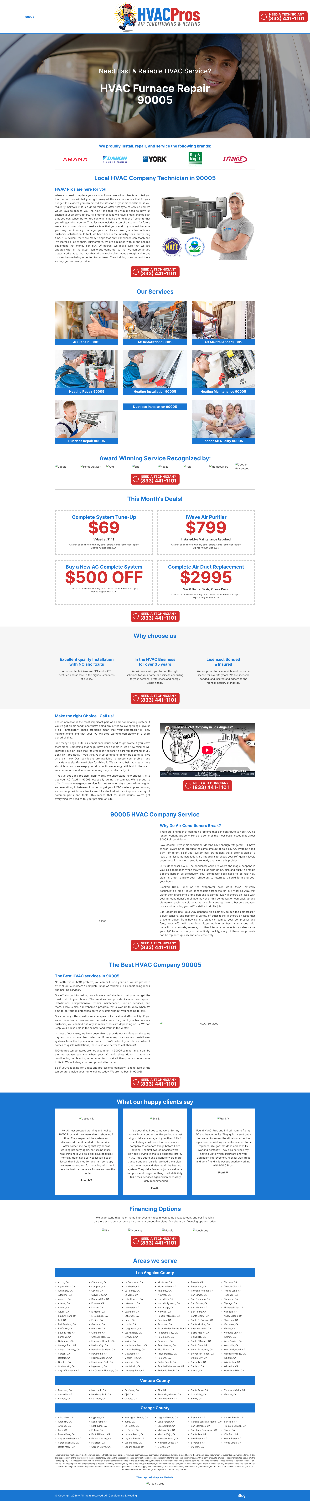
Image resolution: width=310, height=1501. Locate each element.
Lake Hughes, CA (133, 1299)
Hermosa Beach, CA (101, 1357)
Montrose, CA (165, 1282)
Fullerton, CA (98, 1442)
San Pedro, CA (198, 1311)
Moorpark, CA (98, 1390)
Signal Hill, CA (198, 1336)
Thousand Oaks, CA (234, 1390)
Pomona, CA (164, 1357)
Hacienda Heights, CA (102, 1341)
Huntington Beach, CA (136, 1417)
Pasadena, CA (165, 1341)
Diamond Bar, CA (100, 1299)
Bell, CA (62, 1320)
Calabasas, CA (65, 1341)
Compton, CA (98, 1286)
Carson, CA (64, 1353)
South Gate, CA (199, 1345)
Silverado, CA (198, 1442)
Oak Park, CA (98, 1398)
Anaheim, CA (65, 1421)
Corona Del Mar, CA (68, 1442)
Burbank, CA (64, 1336)
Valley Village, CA (233, 1315)
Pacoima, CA (164, 1320)
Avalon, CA (63, 1307)
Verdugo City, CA (233, 1332)
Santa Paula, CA (199, 1390)
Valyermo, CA (231, 1320)
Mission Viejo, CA (167, 1434)
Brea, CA (62, 1430)
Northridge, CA (166, 1307)
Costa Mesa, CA (66, 1446)
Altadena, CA (65, 1294)
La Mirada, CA (131, 1286)
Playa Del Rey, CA (167, 1353)
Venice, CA (229, 1328)
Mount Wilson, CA (167, 1286)
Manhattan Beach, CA (135, 1345)
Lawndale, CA (131, 1311)
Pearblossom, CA (167, 1345)
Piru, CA (162, 1390)
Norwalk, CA (164, 1311)
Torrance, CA (231, 1299)
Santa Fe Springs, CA (202, 1320)
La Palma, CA (131, 1430)
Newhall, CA (164, 1294)
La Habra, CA (131, 1425)
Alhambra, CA (65, 1290)
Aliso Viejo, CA (65, 1417)
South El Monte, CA (201, 1341)
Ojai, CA (128, 1394)
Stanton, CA (197, 1446)
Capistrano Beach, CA (69, 1438)
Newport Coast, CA (168, 1442)
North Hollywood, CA (169, 1303)
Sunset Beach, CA (233, 1417)
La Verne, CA (131, 1294)
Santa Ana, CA (198, 1434)
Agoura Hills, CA (66, 1286)
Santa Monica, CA (200, 1324)
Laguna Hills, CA (133, 1442)
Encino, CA (97, 1320)
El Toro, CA (97, 1430)
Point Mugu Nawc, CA (169, 1394)
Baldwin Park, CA (67, 1315)
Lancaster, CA (131, 1307)
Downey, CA (97, 1303)
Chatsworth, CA (66, 1366)
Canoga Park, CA (67, 1345)
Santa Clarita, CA (200, 1315)
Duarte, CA (97, 1307)
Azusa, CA (63, 1311)
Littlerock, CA (131, 1315)
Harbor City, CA (99, 1345)
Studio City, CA (199, 1357)
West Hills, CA (231, 1345)
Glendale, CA (98, 1328)
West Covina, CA (233, 1341)
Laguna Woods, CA (168, 1417)
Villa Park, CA (231, 1434)
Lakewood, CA (132, 1303)
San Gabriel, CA (199, 1303)
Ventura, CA (230, 1394)
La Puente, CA (132, 1290)
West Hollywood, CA (234, 1349)
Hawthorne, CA (99, 1353)
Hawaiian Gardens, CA (103, 1349)
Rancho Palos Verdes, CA (171, 1366)
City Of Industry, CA (68, 1370)
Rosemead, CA (199, 1286)
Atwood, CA (64, 1425)
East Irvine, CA (99, 1425)
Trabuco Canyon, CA (235, 1425)
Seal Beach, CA (199, 1438)
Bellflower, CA (65, 1328)
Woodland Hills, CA (234, 1370)
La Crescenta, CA (133, 1282)
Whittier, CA (230, 1357)
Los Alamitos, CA (166, 1425)
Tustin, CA (229, 1430)
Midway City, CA (166, 1430)
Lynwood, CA (131, 1336)
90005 (102, 921)
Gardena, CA (98, 1324)
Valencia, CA (230, 1311)
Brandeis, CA (65, 1390)
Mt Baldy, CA (164, 1290)
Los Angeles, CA (133, 1332)
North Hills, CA (165, 1299)
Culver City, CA (99, 1294)
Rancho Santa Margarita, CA (206, 1421)
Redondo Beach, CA (168, 1370)
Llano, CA (129, 1320)
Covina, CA (97, 1290)
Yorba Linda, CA (232, 1442)
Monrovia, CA (131, 1362)
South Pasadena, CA (202, 1349)
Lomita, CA (130, 1324)
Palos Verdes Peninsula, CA (172, 1328)
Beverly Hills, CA (66, 1332)
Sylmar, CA (196, 1370)
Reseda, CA (197, 1282)
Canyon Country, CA (69, 1349)
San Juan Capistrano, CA (204, 1430)
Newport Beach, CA (168, 1438)
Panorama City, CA (168, 1332)
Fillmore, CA (64, 1398)
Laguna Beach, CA (134, 1438)
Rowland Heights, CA (202, 1290)
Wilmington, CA (232, 1362)
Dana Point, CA (99, 1421)
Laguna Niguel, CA (134, 1446)
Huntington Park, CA (102, 1362)
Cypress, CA (97, 1417)
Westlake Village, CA (235, 1353)
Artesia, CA (64, 1303)
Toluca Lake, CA (232, 1290)
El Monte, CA (98, 1311)
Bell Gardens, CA (67, 1324)
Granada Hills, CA (100, 1336)
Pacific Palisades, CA (169, 1315)
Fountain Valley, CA (101, 1438)
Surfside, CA (230, 1421)
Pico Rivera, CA (166, 1349)
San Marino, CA (199, 1307)
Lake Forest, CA (166, 1421)
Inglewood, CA (99, 1366)
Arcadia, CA (64, 1299)
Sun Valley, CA (198, 1362)
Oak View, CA (131, 1390)
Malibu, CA (130, 1341)
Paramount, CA (166, 1336)
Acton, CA (63, 1282)
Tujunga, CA (230, 1303)
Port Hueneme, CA (167, 1398)
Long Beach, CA (132, 1328)
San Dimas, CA (199, 1294)
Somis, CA (196, 1398)
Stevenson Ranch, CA (202, 1353)
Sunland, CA (197, 1366)
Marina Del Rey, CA (134, 1349)
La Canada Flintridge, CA (104, 1370)
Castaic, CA (64, 1357)
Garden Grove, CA (100, 1446)
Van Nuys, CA (231, 1324)
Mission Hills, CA (132, 1357)
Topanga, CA (231, 1294)
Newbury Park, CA (101, 1394)
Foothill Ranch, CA (100, 1434)
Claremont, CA (99, 1282)
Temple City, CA (232, 1286)
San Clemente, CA (200, 1425)
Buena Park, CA (66, 1434)
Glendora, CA (98, 1332)
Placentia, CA (198, 1417)
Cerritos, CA (64, 1362)
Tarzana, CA (230, 1282)
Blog (242, 1495)
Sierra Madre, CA (200, 1332)
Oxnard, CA (130, 1398)
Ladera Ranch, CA (134, 1434)
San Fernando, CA (200, 1299)
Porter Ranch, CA (167, 1362)
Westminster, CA (232, 1438)
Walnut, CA (230, 1336)
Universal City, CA (233, 1307)
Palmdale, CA (165, 1324)
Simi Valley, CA (199, 1394)
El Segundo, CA (99, 1315)
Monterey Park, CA (134, 1370)
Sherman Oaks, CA (201, 1328)
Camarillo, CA (65, 1394)
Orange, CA (164, 1446)
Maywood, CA (131, 1353)
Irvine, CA (129, 1421)
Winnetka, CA (231, 1366)
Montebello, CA (132, 1366)
